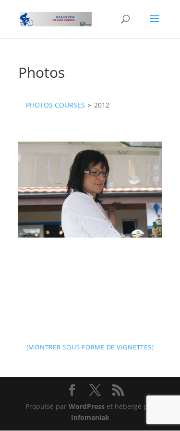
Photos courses (55, 104)
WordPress (87, 406)
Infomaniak (90, 417)
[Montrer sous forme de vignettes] (90, 347)
